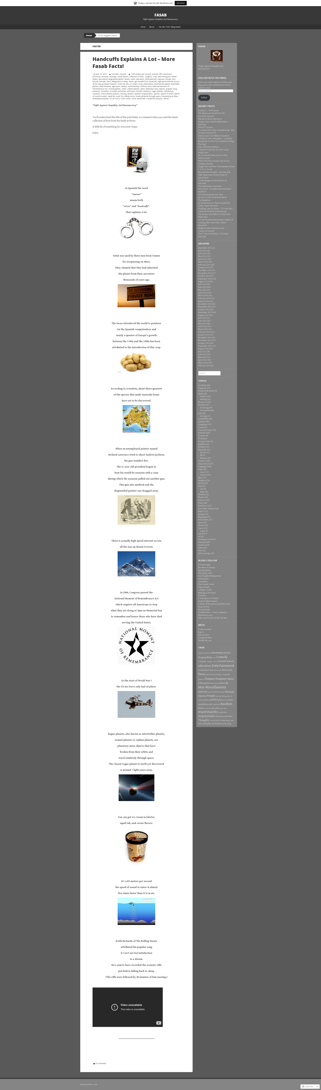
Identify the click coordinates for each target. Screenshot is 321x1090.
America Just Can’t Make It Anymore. (214, 136)
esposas (161, 79)
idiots (230, 679)
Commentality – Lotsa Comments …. (213, 612)
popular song (171, 89)
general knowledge (214, 674)
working (228, 724)
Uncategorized (204, 539)
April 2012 (202, 360)
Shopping (202, 517)
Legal (200, 469)
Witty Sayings (204, 553)
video (200, 548)
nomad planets (115, 89)
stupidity (212, 712)
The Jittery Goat (205, 573)
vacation (202, 545)
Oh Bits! (201, 483)
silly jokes (215, 708)
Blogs (209, 657)
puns (230, 699)
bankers (203, 396)
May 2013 (202, 323)
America (208, 653)
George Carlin (204, 441)
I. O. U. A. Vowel (205, 169)
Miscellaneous (215, 687)
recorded (113, 91)
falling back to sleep (120, 81)
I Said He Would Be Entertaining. (212, 211)
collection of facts (136, 76)
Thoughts (203, 720)
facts (109, 81)
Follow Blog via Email (212, 77)
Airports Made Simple (207, 601)
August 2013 (203, 315)
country (209, 662)
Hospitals (202, 450)
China (214, 657)
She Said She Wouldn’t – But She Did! (214, 172)
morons (202, 691)
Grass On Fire (204, 607)
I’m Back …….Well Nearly (208, 110)
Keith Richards (105, 86)
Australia (112, 76)
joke (217, 683)
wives (128, 98)
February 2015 (204, 265)
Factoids (115, 74)
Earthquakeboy (204, 570)
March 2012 (203, 363)
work (224, 724)
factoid (95, 81)
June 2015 (202, 253)
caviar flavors (122, 76)
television (219, 716)
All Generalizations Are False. (211, 194)
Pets (200, 486)
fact (173, 79)
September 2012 (205, 346)
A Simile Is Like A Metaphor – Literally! (215, 138)
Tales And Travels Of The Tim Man (212, 618)
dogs (202, 492)
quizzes (216, 704)
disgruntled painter (116, 79)
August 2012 (203, 349)
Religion (202, 514)
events (201, 670)
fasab (160, 15)
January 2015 (203, 267)
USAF (123, 98)
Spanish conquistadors (143, 93)
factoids (102, 81)
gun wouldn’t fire (141, 81)
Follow (204, 97)
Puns (200, 503)
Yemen (166, 98)
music (222, 692)
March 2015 (203, 262)
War (200, 551)
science (207, 708)
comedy (201, 422)
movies (216, 692)
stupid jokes (222, 712)
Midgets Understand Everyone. (211, 228)
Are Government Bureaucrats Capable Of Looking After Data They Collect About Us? (215, 223)
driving (203, 416)
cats (201, 489)
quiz (211, 704)
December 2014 (204, 270)
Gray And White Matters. (208, 147)
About (151, 27)
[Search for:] (209, 373)
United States (225, 720)
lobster (124, 86)
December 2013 (204, 304)
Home (143, 27)
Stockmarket (205, 410)
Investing (204, 408)
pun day (225, 700)
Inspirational (203, 464)
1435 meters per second (141, 74)
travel (200, 534)
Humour (201, 461)
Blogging (202, 657)
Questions (202, 506)
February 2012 (204, 366)
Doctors (203, 452)
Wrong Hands (204, 609)
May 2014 (202, 290)
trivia (216, 720)
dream (127, 79)
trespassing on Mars (170, 96)
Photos (201, 497)
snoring (123, 93)
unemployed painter (101, 98)
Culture (215, 661)
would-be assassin (154, 98)
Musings (229, 691)
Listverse (202, 595)
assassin (105, 76)
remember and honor (126, 91)
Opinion (202, 695)
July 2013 (202, 318)
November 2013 (205, 307)
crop (155, 76)
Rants (200, 511)
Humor (210, 679)
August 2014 (203, 281)
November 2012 (205, 340)
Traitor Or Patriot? (206, 231)
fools (230, 670)
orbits (124, 89)
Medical (203, 458)
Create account (204, 629)
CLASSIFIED (203, 419)
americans (167, 74)
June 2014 (202, 287)
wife (199, 724)
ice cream (133, 84)
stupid (202, 712)
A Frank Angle (204, 565)
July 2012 (202, 352)
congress (148, 76)
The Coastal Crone (206, 584)
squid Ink (111, 96)
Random (226, 704)
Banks (200, 394)
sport (225, 708)
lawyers (203, 475)
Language (202, 466)
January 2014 (203, 301)
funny (202, 674)
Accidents (202, 385)
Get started (181, 3)
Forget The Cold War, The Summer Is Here (216, 166)
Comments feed (204, 638)
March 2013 (203, 329)
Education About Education (210, 119)
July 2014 (202, 284)
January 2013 (203, 335)
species (157, 93)
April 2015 (202, 259)
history (201, 679)
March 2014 (203, 295)
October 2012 (204, 343)
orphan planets (133, 89)
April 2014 (202, 293)
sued (118, 96)
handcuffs (153, 81)
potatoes (96, 91)
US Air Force (115, 98)
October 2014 (204, 276)
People (211, 696)
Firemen (201, 436)
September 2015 (205, 248)
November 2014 (205, 273)
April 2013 (202, 326)
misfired (143, 86)
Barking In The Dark (207, 593)
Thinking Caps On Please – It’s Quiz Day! (215, 208)
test (226, 716)
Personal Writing (221, 696)
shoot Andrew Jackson (110, 93)
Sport (200, 522)
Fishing (201, 438)
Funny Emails (204, 587)
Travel (212, 720)
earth (133, 79)
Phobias (201, 494)
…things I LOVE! (205, 590)
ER (201, 455)
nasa (149, 86)
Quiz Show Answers (206, 508)
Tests (200, 528)
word (134, 98)
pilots (143, 89)
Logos (202, 531)
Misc (201, 687)
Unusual (122, 74)
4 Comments (101, 1063)
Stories (201, 525)
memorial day (133, 86)
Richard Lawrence (143, 91)
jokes (221, 683)
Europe (168, 79)
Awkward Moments (206, 391)
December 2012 (204, 338)
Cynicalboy (203, 581)
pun (220, 699)
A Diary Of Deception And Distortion (214, 604)
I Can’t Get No (123, 84)
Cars (200, 413)
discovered (103, 79)
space (221, 708)
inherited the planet (162, 84)
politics (214, 699)
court (202, 472)
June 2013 (202, 321)
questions (203, 704)
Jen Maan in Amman (206, 567)
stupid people (206, 716)
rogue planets (157, 91)
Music (200, 478)
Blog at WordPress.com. (88, 1084)
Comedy (221, 657)
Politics (201, 500)
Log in (201, 632)
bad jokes (226, 652)
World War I (141, 98)
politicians (206, 700)
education (140, 79)
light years (116, 86)
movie (210, 692)
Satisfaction (168, 91)
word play (206, 723)
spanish (130, 93)
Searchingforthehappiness (209, 576)
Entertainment (151, 79)
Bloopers (202, 402)
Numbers (202, 480)
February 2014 (204, 298)
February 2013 (204, 332)
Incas (140, 84)
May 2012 (202, 357)
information (148, 84)
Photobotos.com (205, 615)
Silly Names (203, 520)
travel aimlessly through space (148, 96)
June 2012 (202, 354)
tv (199, 536)
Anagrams (202, 388)
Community (202, 662)
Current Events (204, 430)
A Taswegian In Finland (208, 598)
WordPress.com (205, 640)
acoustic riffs (157, 74)
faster (131, 81)
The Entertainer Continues (209, 186)
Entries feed (203, 635)
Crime (200, 427)
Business (202, 405)
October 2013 (204, 309)
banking (203, 399)
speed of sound (167, 93)
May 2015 (202, 256)
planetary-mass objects (155, 89)
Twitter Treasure (205, 127)
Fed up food (203, 579)
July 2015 (202, 251)
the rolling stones (128, 96)
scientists (96, 93)
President (105, 91)
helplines (202, 444)
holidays (201, 447)
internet (213, 683)
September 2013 (205, 312)
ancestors (97, 76)
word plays (216, 723)
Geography (226, 674)
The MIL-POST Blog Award (169, 27)
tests (230, 716)
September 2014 (205, 279)
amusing (216, 652)
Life (226, 683)
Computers (203, 424)
